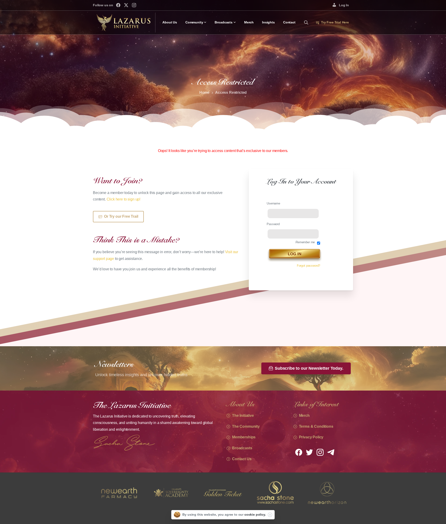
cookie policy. (255, 514)
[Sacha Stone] (223, 492)
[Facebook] (118, 5)
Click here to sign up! (123, 199)
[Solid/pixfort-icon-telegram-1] (330, 452)
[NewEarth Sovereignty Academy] (119, 492)
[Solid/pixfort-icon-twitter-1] (309, 452)
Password (273, 224)
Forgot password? (308, 265)
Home (204, 92)
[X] (126, 5)
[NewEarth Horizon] (275, 492)
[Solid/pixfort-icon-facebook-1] (298, 452)
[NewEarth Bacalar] (327, 492)
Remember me (305, 242)
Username (273, 203)
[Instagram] (134, 5)
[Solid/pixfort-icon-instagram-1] (320, 452)
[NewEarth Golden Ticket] (171, 492)
